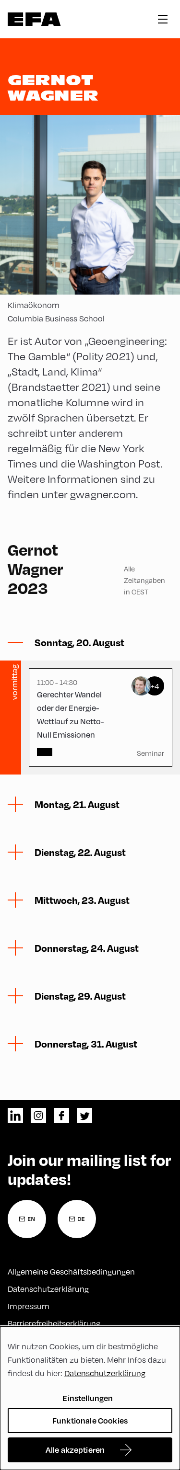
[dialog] (90, 1398)
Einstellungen (87, 1398)
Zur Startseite (34, 19)
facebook (61, 1115)
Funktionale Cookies (90, 1420)
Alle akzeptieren (75, 1450)
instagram (38, 1115)
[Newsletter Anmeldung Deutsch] (76, 1219)
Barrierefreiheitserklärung (54, 1323)
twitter (84, 1115)
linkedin (15, 1115)
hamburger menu (162, 19)
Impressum (28, 1305)
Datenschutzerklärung (48, 1288)
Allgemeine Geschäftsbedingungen (71, 1271)
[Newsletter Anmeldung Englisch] (27, 1219)
